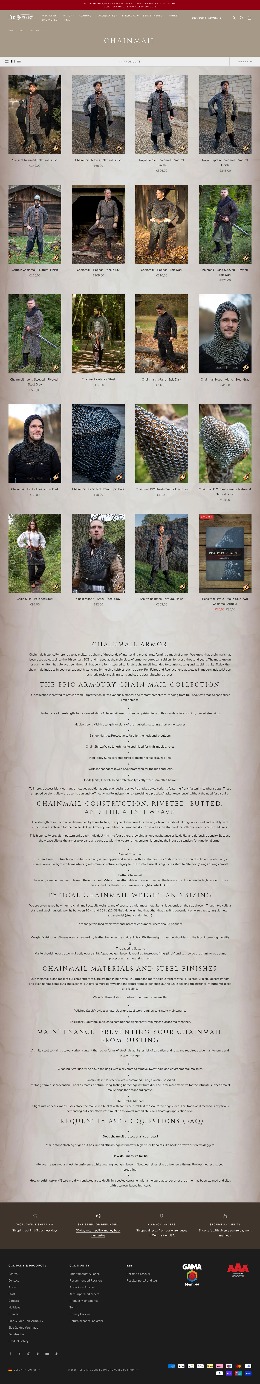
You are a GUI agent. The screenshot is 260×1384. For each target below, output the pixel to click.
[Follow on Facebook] (10, 1354)
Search (13, 1274)
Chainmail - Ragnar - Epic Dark (162, 270)
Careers (13, 1301)
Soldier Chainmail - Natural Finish (34, 160)
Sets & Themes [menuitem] (152, 15)
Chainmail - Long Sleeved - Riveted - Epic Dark (225, 272)
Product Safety (18, 1341)
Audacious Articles (82, 1287)
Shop (22, 31)
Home (11, 31)
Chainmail (35, 31)
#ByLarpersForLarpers (84, 1294)
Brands (13, 1314)
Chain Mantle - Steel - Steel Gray (98, 599)
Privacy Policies (80, 1314)
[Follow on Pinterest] (38, 1354)
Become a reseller (138, 1274)
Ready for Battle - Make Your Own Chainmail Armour (225, 601)
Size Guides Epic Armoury (25, 1321)
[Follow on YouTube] (47, 1354)
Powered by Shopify (124, 1370)
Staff (11, 1294)
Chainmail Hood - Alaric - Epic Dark (35, 489)
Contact (13, 1281)
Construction (16, 1334)
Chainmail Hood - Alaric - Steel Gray (225, 379)
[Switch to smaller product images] (13, 61)
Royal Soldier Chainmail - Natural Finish (161, 162)
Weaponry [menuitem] (49, 15)
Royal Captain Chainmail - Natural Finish (225, 162)
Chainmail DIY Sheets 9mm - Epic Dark (98, 489)
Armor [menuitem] (67, 15)
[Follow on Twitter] (19, 1354)
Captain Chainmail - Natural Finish (35, 270)
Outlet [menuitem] (173, 15)
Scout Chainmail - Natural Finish (161, 599)
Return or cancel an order (86, 1321)
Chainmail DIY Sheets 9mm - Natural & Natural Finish (225, 491)
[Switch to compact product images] (19, 61)
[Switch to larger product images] (6, 61)
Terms (74, 1307)
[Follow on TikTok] (56, 1354)
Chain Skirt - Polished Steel (35, 599)
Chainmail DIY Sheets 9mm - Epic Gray (162, 489)
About (12, 1287)
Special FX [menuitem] (129, 15)
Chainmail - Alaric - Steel (98, 379)
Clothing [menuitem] (85, 15)
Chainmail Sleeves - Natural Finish (98, 160)
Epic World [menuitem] (49, 20)
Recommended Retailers (86, 1281)
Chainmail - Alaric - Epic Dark (161, 379)
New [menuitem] (67, 20)
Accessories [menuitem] (106, 15)
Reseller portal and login (142, 1281)
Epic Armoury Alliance (85, 1274)
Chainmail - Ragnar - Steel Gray (98, 270)
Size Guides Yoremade (23, 1328)
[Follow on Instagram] (28, 1354)
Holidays (14, 1307)
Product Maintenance (84, 1301)
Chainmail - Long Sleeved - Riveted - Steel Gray (35, 381)
